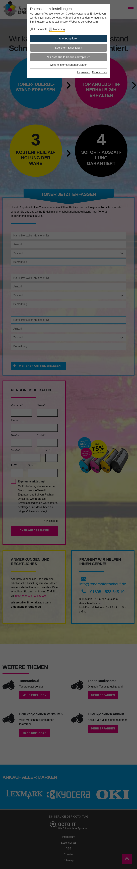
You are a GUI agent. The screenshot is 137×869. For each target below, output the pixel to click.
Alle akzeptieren (68, 38)
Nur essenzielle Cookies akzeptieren (68, 57)
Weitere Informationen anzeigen (68, 64)
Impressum (83, 72)
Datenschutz (99, 72)
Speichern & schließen (68, 47)
